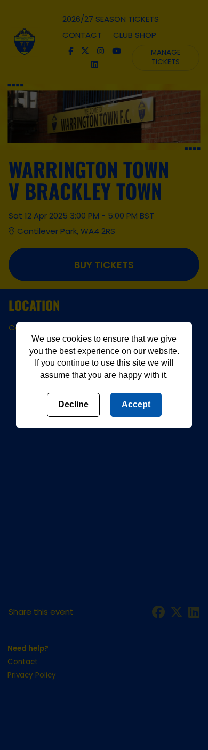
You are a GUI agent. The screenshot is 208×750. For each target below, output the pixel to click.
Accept (136, 404)
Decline (73, 404)
